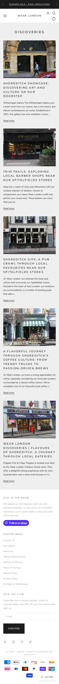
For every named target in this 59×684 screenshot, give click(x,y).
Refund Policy (10, 573)
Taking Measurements (14, 556)
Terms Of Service (12, 567)
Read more (8, 120)
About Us (8, 551)
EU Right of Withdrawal (15, 584)
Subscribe (14, 628)
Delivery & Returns (12, 562)
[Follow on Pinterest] (22, 642)
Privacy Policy (10, 578)
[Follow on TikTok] (30, 642)
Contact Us (9, 540)
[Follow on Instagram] (13, 642)
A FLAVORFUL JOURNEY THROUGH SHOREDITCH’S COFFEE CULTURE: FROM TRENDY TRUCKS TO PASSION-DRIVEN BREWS (26, 360)
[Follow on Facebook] (5, 642)
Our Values (9, 545)
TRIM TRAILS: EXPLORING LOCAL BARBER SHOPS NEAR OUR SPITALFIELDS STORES (29, 176)
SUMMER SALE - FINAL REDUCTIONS (29, 4)
